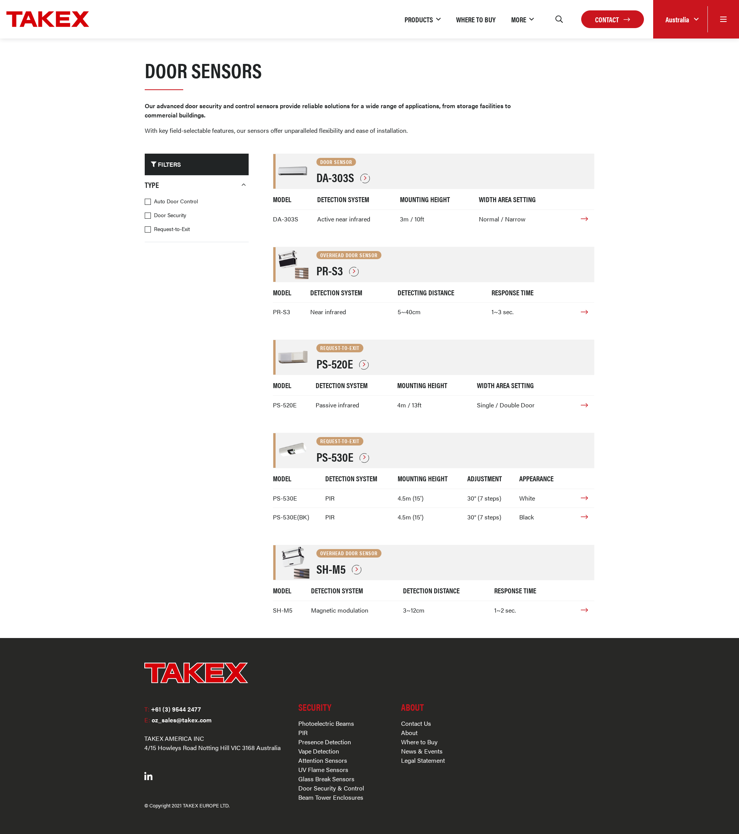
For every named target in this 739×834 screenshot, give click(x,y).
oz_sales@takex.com (178, 719)
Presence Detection (324, 741)
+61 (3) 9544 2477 (172, 709)
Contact (607, 19)
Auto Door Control (176, 201)
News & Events (422, 751)
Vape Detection (318, 751)
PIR (303, 732)
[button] (423, 19)
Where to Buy (419, 741)
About (409, 732)
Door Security (170, 215)
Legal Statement (423, 760)
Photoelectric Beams (326, 723)
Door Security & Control (331, 788)
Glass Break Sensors (326, 778)
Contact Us (416, 723)
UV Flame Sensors (323, 769)
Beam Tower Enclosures (330, 797)
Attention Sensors (322, 760)
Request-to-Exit (172, 229)
